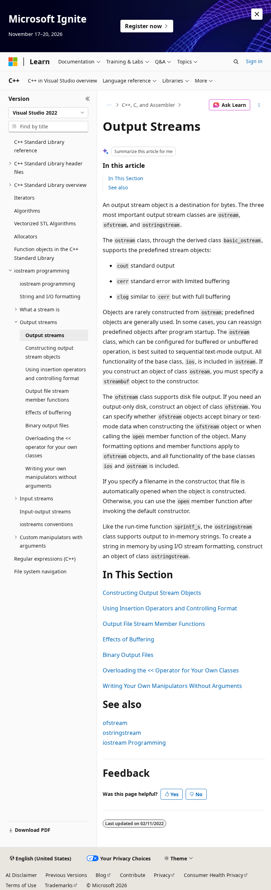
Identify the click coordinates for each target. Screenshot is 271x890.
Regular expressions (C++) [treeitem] (45, 558)
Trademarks (59, 885)
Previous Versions (66, 875)
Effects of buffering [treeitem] (48, 412)
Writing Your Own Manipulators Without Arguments (172, 686)
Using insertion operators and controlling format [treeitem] (55, 374)
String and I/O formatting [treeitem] (50, 296)
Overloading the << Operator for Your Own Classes (171, 670)
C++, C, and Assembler (148, 105)
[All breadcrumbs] (109, 105)
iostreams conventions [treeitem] (46, 524)
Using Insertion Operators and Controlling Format (170, 608)
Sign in (254, 61)
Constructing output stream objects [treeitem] (49, 352)
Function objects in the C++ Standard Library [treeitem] (46, 253)
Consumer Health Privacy (213, 875)
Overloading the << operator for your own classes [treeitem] (51, 447)
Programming (134, 742)
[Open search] (236, 61)
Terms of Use (21, 885)
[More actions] (259, 105)
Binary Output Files (128, 655)
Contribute (132, 875)
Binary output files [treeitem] (47, 425)
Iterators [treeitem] (24, 197)
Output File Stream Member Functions (154, 624)
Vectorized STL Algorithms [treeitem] (45, 223)
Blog (101, 875)
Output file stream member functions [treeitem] (47, 395)
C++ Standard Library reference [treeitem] (39, 146)
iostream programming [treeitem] (47, 283)
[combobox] (48, 112)
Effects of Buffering (128, 639)
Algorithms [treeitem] (27, 210)
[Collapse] (88, 98)
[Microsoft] (13, 61)
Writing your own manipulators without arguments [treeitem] (51, 477)
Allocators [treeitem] (25, 236)
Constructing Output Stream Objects (152, 593)
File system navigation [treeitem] (40, 571)
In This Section (125, 178)
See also (118, 187)
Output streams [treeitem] (44, 335)
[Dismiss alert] (257, 14)
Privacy (162, 875)
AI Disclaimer (21, 875)
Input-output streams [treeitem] (45, 511)
